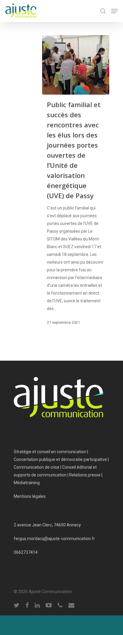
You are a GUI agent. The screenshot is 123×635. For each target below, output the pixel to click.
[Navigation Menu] (114, 11)
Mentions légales (30, 496)
